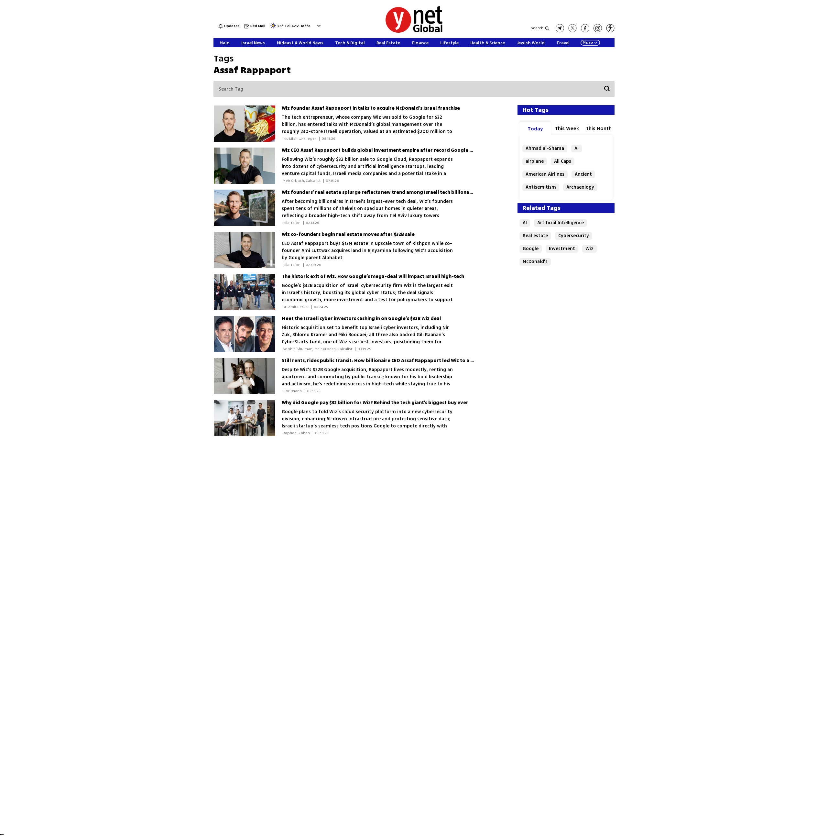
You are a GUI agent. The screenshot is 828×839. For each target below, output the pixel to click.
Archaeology (580, 187)
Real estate (535, 235)
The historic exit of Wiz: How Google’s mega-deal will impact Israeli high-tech (373, 276)
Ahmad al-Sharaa (545, 148)
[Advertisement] (779, 97)
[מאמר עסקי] (247, 123)
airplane (535, 161)
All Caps (562, 161)
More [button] (588, 43)
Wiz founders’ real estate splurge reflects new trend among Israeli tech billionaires (380, 192)
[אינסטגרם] (598, 28)
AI (576, 148)
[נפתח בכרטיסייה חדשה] (560, 28)
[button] (318, 26)
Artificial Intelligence (560, 222)
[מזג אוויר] (273, 27)
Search (537, 28)
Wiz (589, 248)
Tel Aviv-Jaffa (297, 26)
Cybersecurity (573, 235)
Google (531, 248)
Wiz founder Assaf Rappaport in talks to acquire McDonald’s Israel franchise (371, 108)
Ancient (583, 174)
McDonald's (535, 261)
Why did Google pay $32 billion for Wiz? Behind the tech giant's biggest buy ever (375, 402)
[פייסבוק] (585, 28)
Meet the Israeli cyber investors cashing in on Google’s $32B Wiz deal (361, 318)
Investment (562, 248)
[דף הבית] (414, 31)
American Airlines (545, 174)
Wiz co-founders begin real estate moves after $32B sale (348, 234)
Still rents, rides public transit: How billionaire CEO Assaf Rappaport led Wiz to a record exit (389, 360)
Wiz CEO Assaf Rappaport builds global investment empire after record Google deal (381, 150)
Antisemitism (541, 187)
